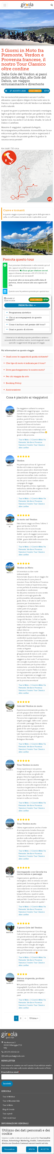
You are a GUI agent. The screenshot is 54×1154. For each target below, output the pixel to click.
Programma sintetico (20, 312)
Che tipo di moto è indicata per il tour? (25, 363)
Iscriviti (7, 1083)
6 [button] (30, 250)
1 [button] (22, 250)
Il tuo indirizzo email (10, 1072)
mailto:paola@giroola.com (14, 1056)
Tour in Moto (24, 440)
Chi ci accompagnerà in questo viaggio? (24, 318)
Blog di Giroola (8, 1109)
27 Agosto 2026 (29, 91)
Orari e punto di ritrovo (21, 329)
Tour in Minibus (9, 1097)
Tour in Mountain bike (11, 1101)
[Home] (27, 5)
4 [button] (27, 250)
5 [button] (29, 250)
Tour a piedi (7, 1114)
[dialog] (27, 1140)
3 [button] (25, 250)
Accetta (45, 1149)
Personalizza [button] (9, 1149)
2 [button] (24, 250)
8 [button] (34, 250)
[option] (27, 238)
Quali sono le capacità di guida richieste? (26, 357)
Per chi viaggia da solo (17, 376)
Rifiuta (32, 1149)
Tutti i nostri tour (9, 1118)
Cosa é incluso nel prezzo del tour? (27, 324)
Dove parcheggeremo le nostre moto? (25, 370)
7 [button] (32, 250)
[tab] (27, 312)
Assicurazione (13, 390)
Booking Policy (13, 383)
